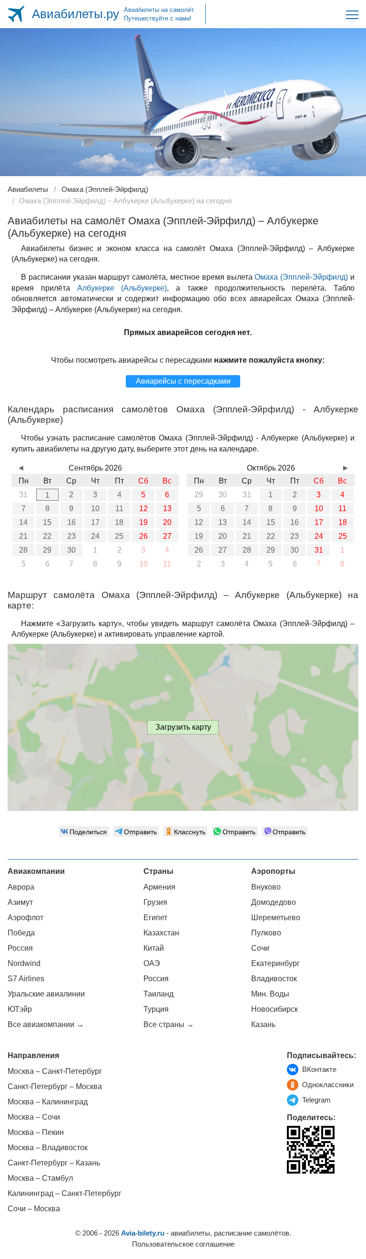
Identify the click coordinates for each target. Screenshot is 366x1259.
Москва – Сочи (34, 1117)
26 (143, 536)
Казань (263, 1024)
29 (47, 550)
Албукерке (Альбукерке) (122, 288)
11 (119, 508)
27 (167, 536)
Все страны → (168, 1024)
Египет (155, 917)
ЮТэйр (20, 1009)
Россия (20, 948)
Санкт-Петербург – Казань (54, 1163)
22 (47, 536)
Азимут (20, 902)
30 (71, 550)
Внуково (266, 887)
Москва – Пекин (36, 1132)
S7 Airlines (26, 979)
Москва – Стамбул (40, 1178)
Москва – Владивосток (48, 1148)
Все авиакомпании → (46, 1024)
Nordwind (24, 963)
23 (71, 536)
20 (167, 522)
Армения (159, 887)
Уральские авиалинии (46, 994)
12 (143, 508)
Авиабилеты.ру (75, 14)
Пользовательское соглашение (183, 1244)
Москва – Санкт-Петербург (55, 1071)
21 (23, 536)
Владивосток (274, 979)
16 (71, 522)
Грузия (155, 902)
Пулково (266, 933)
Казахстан (161, 933)
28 (23, 550)
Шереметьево (275, 917)
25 (119, 536)
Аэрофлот (25, 917)
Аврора (21, 887)
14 (23, 522)
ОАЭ (151, 963)
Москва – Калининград (48, 1102)
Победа (21, 933)
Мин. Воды (270, 994)
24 (95, 536)
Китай (153, 948)
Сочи (260, 948)
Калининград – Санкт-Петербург (65, 1193)
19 (143, 522)
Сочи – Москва (34, 1209)
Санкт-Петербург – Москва (55, 1086)
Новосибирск (274, 1009)
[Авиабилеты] (16, 14)
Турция (156, 1009)
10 (95, 508)
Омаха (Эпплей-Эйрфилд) (301, 277)
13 (167, 508)
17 (95, 522)
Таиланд (158, 994)
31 (319, 550)
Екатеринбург (275, 963)
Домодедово (273, 902)
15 (47, 522)
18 (119, 522)
